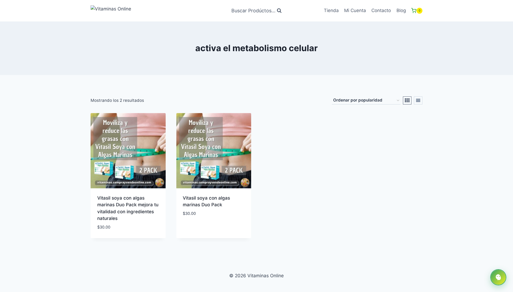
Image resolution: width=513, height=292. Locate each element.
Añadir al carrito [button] (203, 229)
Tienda (331, 10)
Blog (401, 10)
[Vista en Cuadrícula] (407, 100)
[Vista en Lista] (418, 100)
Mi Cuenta (355, 10)
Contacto (381, 10)
